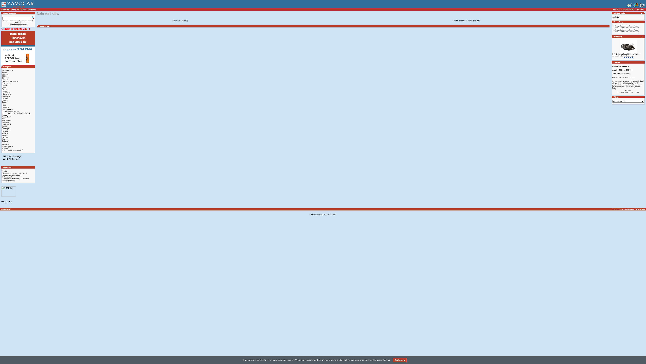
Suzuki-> (5, 143)
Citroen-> (5, 78)
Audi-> (4, 72)
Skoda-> (5, 137)
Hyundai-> (6, 93)
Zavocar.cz (5, 9)
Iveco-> (5, 100)
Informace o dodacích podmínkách (15, 179)
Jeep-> (4, 102)
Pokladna (640, 9)
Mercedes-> (6, 117)
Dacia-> (5, 80)
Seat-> (4, 135)
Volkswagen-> (7, 146)
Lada (4, 106)
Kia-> (4, 104)
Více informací (383, 360)
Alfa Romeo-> (7, 70)
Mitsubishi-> (6, 121)
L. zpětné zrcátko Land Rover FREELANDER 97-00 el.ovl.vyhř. (628, 27)
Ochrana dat (7, 177)
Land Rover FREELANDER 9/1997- (17, 113)
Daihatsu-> (6, 83)
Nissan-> (5, 122)
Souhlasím (400, 360)
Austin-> (5, 74)
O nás (4, 171)
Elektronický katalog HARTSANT (14, 173)
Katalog (21, 9)
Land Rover (31, 9)
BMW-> (5, 76)
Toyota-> (5, 145)
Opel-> (4, 126)
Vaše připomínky (8, 180)
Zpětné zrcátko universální (12, 150)
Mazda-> (5, 115)
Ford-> (4, 89)
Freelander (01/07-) (11, 111)
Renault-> (6, 130)
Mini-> (4, 119)
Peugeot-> (6, 128)
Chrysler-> (6, 96)
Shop (14, 9)
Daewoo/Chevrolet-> (10, 82)
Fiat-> (4, 87)
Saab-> (5, 133)
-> (7, 109)
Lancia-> (5, 108)
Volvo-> (5, 148)
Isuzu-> (5, 98)
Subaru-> (5, 141)
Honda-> (5, 91)
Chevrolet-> (6, 95)
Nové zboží (6, 124)
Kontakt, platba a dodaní (12, 175)
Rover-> (5, 132)
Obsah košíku (628, 9)
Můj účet (616, 9)
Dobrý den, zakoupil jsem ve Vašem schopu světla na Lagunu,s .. (626, 55)
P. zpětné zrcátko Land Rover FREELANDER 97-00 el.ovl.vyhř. (628, 31)
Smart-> (5, 139)
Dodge (4, 85)
